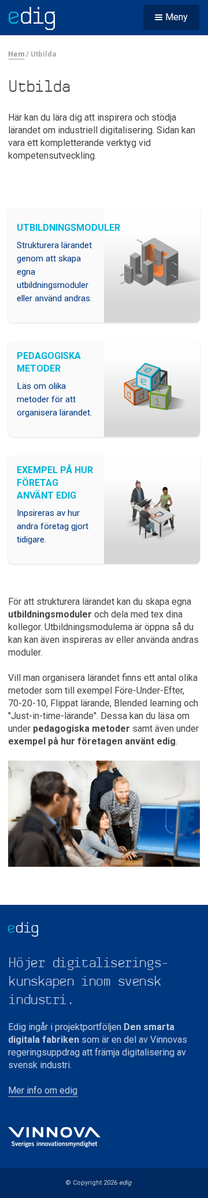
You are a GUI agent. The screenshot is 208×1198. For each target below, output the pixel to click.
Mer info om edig (42, 1090)
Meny (176, 17)
